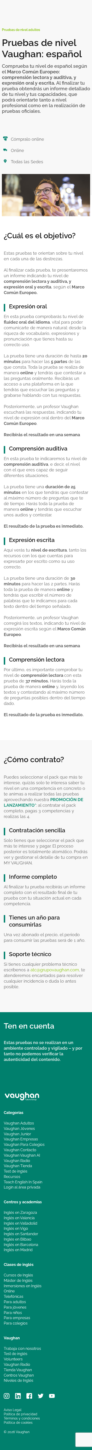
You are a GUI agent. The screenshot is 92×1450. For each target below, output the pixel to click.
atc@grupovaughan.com (54, 969)
